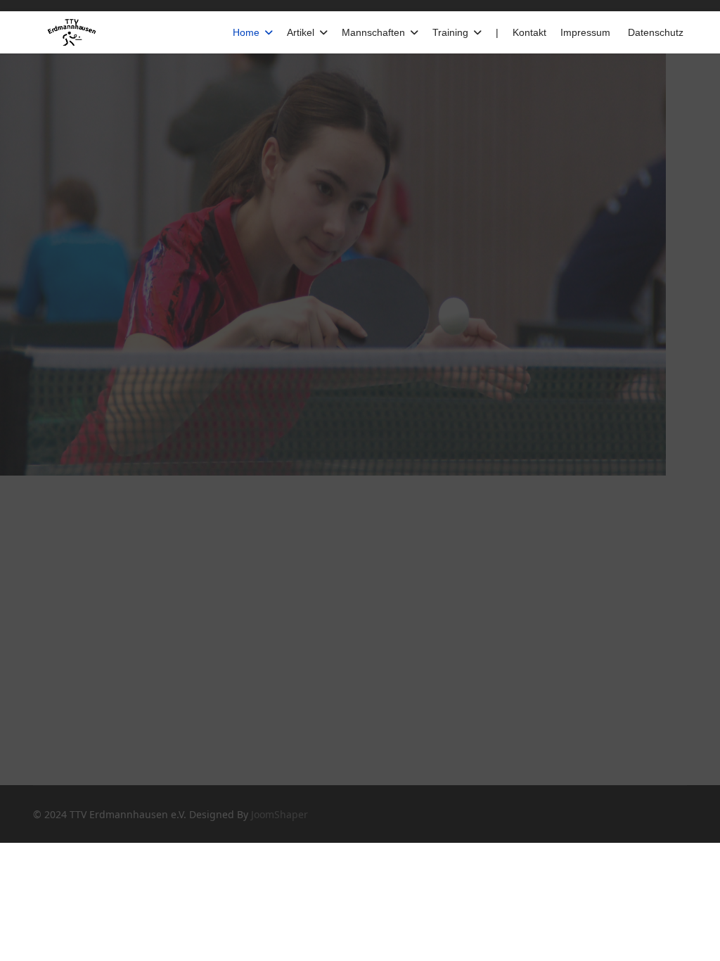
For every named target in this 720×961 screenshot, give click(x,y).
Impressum (585, 32)
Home (246, 32)
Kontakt (529, 32)
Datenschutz (655, 32)
